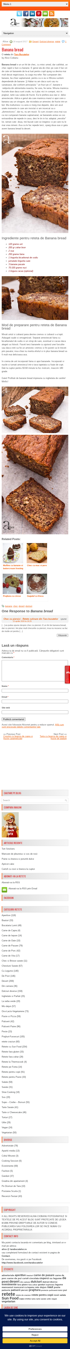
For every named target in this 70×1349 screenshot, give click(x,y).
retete (57, 41)
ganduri (41, 1284)
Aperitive (6, 915)
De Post (6, 976)
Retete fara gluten (10, 1051)
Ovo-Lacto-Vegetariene (13, 1011)
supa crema (25, 1299)
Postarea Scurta (10, 1191)
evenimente (9, 1284)
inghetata (50, 1285)
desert (21, 606)
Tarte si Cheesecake (12, 1112)
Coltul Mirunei (8, 1156)
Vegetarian (7, 1132)
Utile (4, 1122)
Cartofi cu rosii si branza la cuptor (18, 869)
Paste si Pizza (9, 1016)
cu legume (56, 1278)
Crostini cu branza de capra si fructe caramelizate (18, 737)
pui (65, 1290)
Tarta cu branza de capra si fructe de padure (53, 737)
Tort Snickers (8, 849)
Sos (4, 1097)
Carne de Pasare (10, 945)
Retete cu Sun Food (11, 1046)
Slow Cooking (8, 1092)
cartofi (25, 1278)
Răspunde (62, 635)
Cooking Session (10, 1161)
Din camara (7, 986)
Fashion (6, 1171)
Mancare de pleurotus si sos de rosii (19, 854)
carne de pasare (44, 1275)
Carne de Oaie (9, 940)
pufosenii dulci (56, 1290)
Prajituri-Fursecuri (10, 1036)
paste (57, 1287)
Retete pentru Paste (11, 1077)
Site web (6, 708)
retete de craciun (23, 1295)
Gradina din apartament (13, 1181)
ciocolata (34, 1278)
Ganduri (5, 1176)
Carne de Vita (8, 955)
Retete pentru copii (11, 1072)
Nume (5, 686)
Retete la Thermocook (12, 1062)
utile (49, 1299)
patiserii (15, 1290)
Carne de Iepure (9, 935)
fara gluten (22, 1284)
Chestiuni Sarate (10, 966)
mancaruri (7, 1287)
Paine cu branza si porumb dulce (18, 859)
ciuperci (44, 1278)
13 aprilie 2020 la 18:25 (22, 621)
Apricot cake (8, 864)
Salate (5, 1082)
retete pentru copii (42, 1295)
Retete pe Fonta (10, 1067)
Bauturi (5, 920)
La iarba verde (9, 1001)
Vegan (5, 1127)
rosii (56, 1295)
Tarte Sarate (8, 1107)
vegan (54, 1299)
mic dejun (41, 1287)
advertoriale (8, 1275)
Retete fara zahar (10, 1056)
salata (63, 1295)
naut (50, 1287)
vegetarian (8, 1301)
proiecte (44, 1290)
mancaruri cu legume (24, 1287)
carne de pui (14, 1278)
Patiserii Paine (9, 1026)
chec (15, 606)
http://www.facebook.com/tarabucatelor (22, 1262)
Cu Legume (7, 971)
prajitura (34, 1290)
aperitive (20, 1275)
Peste (4, 1031)
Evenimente (7, 1166)
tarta (33, 1299)
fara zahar (32, 1285)
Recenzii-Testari (10, 1196)
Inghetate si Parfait (11, 996)
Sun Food (10, 1298)
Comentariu (8, 657)
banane (8, 606)
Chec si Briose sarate (12, 961)
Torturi (5, 1117)
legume (59, 1284)
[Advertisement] (35, 764)
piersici (24, 1290)
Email (5, 697)
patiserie (6, 1290)
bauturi (30, 1275)
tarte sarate (41, 1299)
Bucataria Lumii (9, 925)
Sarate (5, 1087)
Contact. (6, 1256)
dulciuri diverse (49, 1282)
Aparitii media (8, 1150)
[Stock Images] (10, 836)
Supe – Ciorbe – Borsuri (13, 1102)
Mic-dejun (6, 1006)
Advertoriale (7, 1145)
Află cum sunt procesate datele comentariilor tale (33, 725)
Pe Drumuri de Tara (11, 1186)
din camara (25, 1282)
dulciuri (28, 606)
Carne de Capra (9, 930)
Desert (35, 41)
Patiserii (6, 1021)
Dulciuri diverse (47, 41)
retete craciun (8, 1041)
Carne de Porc (9, 950)
